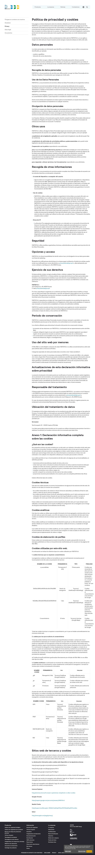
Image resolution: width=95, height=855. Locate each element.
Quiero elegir (68, 851)
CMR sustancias (30, 840)
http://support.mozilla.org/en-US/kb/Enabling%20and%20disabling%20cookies (54, 808)
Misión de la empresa (53, 838)
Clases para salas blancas (32, 844)
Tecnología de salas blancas (12, 839)
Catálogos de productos (11, 848)
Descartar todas (82, 851)
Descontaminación (31, 836)
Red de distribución (53, 833)
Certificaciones (52, 831)
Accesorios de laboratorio (11, 845)
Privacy (7, 26)
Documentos (8, 33)
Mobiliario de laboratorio (11, 843)
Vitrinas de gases (9, 835)
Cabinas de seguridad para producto (14, 829)
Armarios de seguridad (32, 827)
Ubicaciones (51, 829)
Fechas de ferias (52, 840)
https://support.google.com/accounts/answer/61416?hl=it (48, 800)
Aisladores (29, 831)
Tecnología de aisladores (11, 837)
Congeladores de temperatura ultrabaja (14, 841)
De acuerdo (89, 851)
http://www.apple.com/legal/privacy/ (42, 815)
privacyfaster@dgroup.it (66, 263)
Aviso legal (8, 29)
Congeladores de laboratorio (33, 833)
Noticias (63, 7)
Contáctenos (75, 7)
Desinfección (29, 838)
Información (30, 825)
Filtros (28, 848)
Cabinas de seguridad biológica (12, 827)
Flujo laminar (29, 842)
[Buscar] (87, 7)
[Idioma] (83, 7)
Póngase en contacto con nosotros (15, 19)
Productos (38, 7)
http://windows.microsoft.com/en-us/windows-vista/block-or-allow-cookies (53, 793)
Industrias (50, 836)
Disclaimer (8, 23)
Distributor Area (52, 842)
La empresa (50, 7)
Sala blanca (29, 846)
